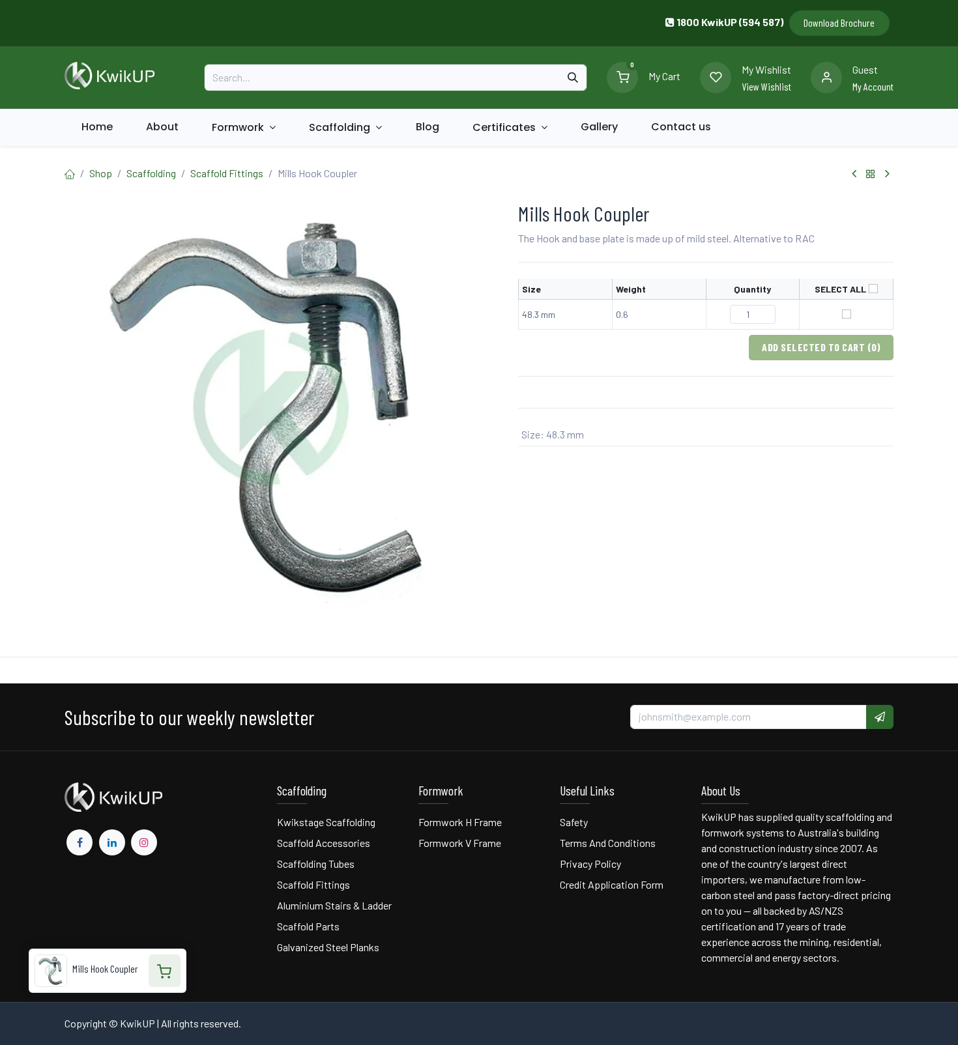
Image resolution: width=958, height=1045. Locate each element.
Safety (574, 822)
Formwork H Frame (460, 822)
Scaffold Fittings (226, 173)
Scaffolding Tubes (316, 863)
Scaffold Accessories (323, 843)
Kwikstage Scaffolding (326, 822)
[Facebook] (79, 842)
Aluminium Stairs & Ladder (334, 905)
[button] (879, 716)
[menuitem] (97, 127)
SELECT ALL (840, 288)
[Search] (573, 77)
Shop (100, 173)
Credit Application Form (611, 884)
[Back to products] (870, 174)
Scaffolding (151, 173)
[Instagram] (144, 842)
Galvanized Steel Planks (328, 947)
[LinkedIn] (112, 842)
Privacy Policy (590, 863)
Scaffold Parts (308, 926)
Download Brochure (839, 22)
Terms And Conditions (609, 843)
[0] (622, 76)
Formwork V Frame (459, 843)
